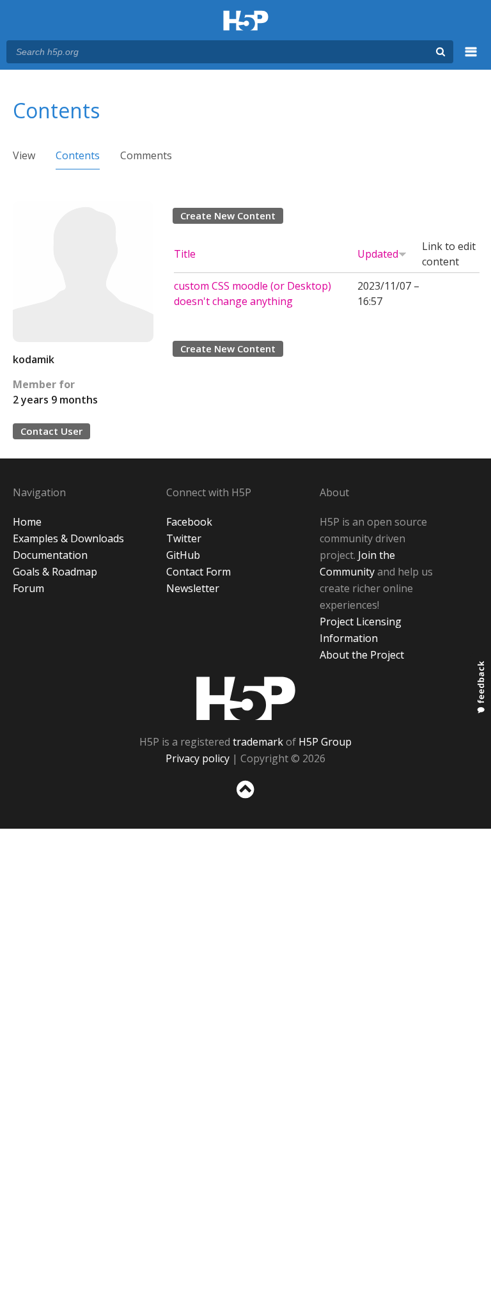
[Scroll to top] (245, 801)
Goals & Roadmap (55, 572)
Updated (377, 254)
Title (185, 254)
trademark (258, 742)
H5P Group (325, 742)
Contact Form (198, 572)
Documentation (50, 555)
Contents (78, 155)
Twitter (183, 538)
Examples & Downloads (68, 538)
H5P (245, 698)
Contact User (51, 431)
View (24, 155)
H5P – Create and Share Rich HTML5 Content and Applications (245, 21)
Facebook (189, 522)
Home (27, 522)
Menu (471, 58)
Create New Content (228, 215)
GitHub (183, 555)
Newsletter (192, 588)
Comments (146, 155)
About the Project (362, 655)
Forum (28, 588)
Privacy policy (198, 758)
